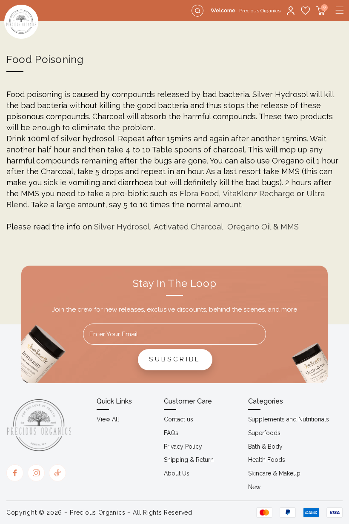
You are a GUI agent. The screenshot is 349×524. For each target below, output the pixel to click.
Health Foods (266, 459)
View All (108, 419)
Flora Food (199, 193)
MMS (289, 226)
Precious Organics (97, 512)
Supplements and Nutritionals (288, 419)
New (254, 487)
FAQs (171, 433)
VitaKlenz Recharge (259, 193)
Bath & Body (265, 446)
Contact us (178, 419)
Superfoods (264, 433)
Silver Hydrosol (122, 226)
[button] (339, 10)
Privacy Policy (183, 446)
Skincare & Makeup (274, 473)
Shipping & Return (189, 459)
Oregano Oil (249, 226)
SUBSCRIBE (175, 359)
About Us (176, 473)
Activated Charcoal (188, 226)
